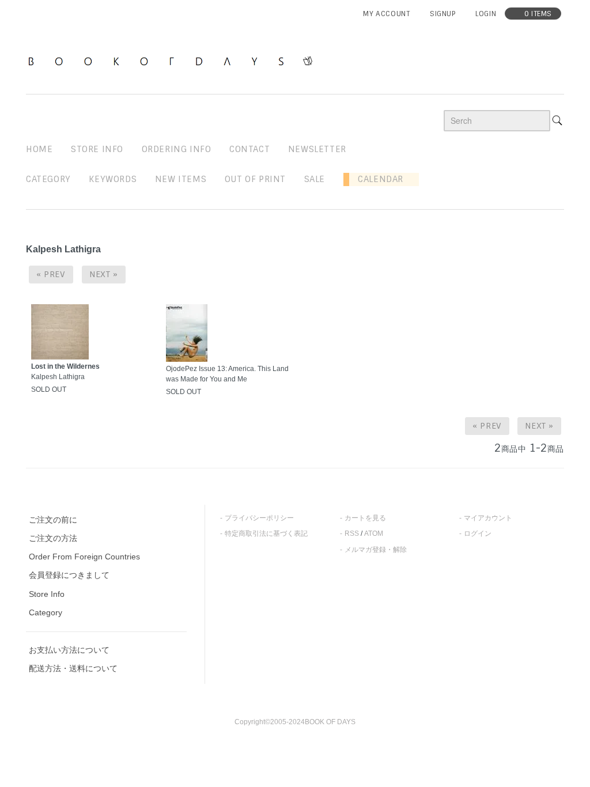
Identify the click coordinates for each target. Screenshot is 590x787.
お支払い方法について (69, 649)
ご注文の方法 (53, 538)
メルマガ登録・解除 (376, 550)
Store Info (47, 594)
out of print (255, 179)
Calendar (376, 179)
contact (249, 149)
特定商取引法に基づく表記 (266, 533)
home (39, 149)
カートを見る (365, 518)
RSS (352, 533)
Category (48, 179)
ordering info (176, 149)
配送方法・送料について (73, 668)
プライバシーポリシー (259, 518)
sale (314, 179)
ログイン (477, 533)
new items (180, 179)
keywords (113, 179)
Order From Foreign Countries (84, 556)
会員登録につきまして (69, 575)
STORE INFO (97, 149)
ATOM (373, 533)
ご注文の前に (53, 519)
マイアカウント (488, 518)
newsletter (317, 149)
